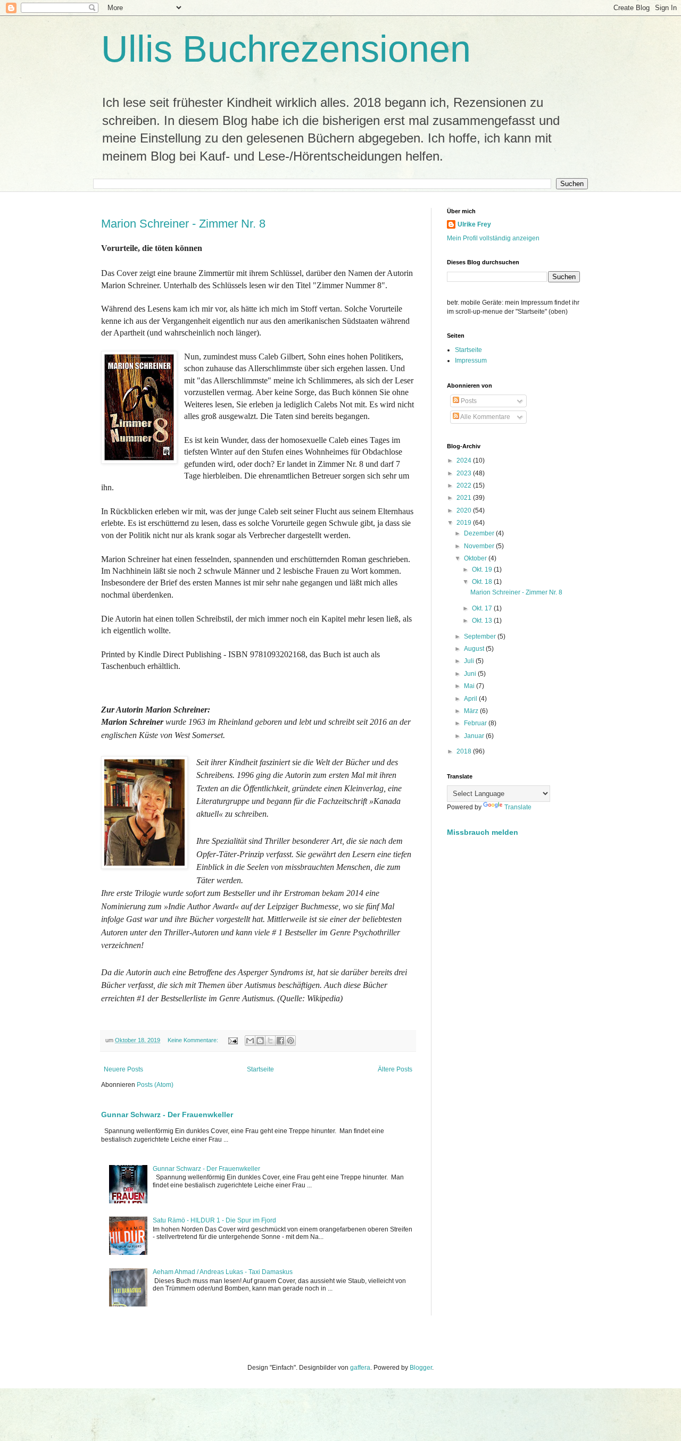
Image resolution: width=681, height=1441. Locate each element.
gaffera (360, 1367)
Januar (475, 736)
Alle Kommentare (484, 417)
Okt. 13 (483, 620)
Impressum (471, 360)
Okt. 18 (483, 581)
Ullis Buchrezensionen (286, 49)
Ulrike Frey (474, 224)
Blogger (421, 1367)
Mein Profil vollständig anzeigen (493, 238)
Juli (470, 661)
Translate (517, 807)
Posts (468, 401)
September (480, 636)
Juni (471, 673)
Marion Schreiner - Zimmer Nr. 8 (183, 223)
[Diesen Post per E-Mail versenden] (250, 1040)
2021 (464, 497)
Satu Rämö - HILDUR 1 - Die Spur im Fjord (214, 1220)
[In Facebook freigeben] (280, 1040)
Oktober (476, 558)
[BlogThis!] (260, 1040)
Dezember (480, 533)
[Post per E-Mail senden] (232, 1040)
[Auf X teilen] (270, 1040)
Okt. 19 (483, 569)
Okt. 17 (483, 608)
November (480, 546)
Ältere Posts (395, 1069)
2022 (464, 485)
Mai (470, 686)
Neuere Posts (123, 1069)
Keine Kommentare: (194, 1040)
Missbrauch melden (482, 832)
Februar (476, 723)
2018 (464, 751)
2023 (464, 473)
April (471, 698)
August (475, 648)
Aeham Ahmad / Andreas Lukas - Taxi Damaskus (223, 1272)
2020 (464, 510)
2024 (464, 460)
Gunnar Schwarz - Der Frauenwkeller (167, 1114)
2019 (464, 522)
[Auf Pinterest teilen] (290, 1040)
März (472, 711)
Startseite (260, 1069)
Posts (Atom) (155, 1084)
